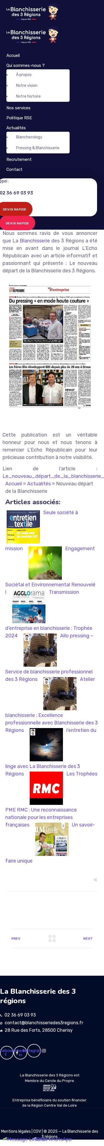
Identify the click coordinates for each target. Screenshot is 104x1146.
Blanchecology (29, 137)
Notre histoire (28, 96)
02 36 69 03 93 (20, 1015)
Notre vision (26, 85)
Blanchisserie (35, 241)
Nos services (18, 107)
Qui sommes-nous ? (25, 65)
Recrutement (19, 159)
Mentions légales (16, 1131)
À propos (24, 74)
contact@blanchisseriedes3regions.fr (44, 1022)
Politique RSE (19, 117)
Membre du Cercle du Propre (49, 1081)
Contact (14, 169)
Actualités (16, 127)
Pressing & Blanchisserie (37, 148)
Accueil (13, 55)
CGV (37, 1131)
